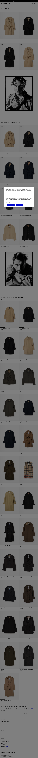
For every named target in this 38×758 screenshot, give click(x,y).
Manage (27, 205)
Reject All (19, 205)
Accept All (10, 205)
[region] (18, 197)
